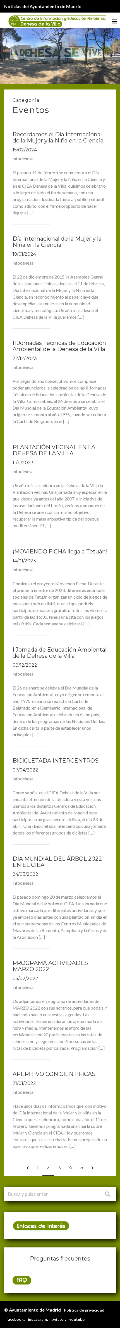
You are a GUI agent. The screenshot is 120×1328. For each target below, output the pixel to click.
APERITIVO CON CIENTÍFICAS (54, 1074)
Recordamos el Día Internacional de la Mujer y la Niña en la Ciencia (58, 137)
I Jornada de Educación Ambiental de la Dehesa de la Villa (60, 652)
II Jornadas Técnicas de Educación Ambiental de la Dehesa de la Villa (59, 346)
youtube (77, 1319)
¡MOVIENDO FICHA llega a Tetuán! (60, 551)
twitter (58, 1319)
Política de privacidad (84, 1310)
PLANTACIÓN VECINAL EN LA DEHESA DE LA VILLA (54, 450)
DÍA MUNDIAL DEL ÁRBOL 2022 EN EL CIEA (57, 861)
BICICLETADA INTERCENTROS (56, 760)
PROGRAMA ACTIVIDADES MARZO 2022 (50, 966)
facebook (15, 1319)
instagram (37, 1319)
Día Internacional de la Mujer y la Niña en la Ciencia (57, 241)
